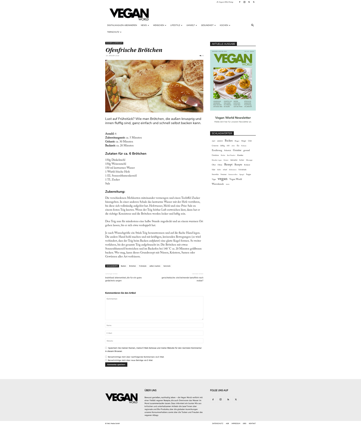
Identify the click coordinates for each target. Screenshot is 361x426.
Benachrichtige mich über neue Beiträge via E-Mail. (130, 360)
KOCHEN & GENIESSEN (114, 43)
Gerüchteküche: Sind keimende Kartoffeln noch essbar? (182, 279)
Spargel (241, 174)
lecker (241, 160)
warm (227, 184)
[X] (254, 2)
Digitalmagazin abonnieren (122, 25)
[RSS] (249, 2)
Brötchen (132, 266)
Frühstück (142, 266)
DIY (228, 146)
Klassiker (240, 155)
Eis (238, 146)
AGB (227, 423)
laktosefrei (233, 160)
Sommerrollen (232, 174)
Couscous (215, 146)
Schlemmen (232, 170)
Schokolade (242, 170)
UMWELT (190, 25)
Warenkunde (218, 184)
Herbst (223, 155)
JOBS (244, 423)
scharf (225, 170)
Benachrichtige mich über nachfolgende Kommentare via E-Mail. (136, 357)
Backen (123, 266)
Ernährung (217, 150)
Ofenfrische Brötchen (133, 50)
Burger (243, 141)
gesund (246, 150)
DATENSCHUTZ (217, 423)
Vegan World (235, 179)
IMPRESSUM (236, 423)
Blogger (237, 141)
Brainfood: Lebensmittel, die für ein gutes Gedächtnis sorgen (123, 279)
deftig (222, 146)
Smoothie (215, 174)
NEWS (144, 25)
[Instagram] (244, 2)
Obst (214, 165)
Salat (213, 170)
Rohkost (247, 165)
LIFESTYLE (175, 25)
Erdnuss (243, 146)
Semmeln (166, 266)
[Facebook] (240, 2)
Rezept (228, 164)
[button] (252, 25)
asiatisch (220, 141)
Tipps (214, 179)
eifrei (233, 146)
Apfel (213, 141)
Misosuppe (249, 160)
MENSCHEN (158, 25)
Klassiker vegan (217, 160)
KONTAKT (252, 423)
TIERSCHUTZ (113, 32)
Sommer (223, 174)
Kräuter (226, 160)
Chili (250, 141)
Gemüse (237, 150)
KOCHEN (224, 25)
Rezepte (238, 165)
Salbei (219, 170)
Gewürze (215, 155)
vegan (222, 179)
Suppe (248, 175)
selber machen (154, 266)
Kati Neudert (231, 155)
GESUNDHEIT (207, 25)
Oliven (220, 165)
